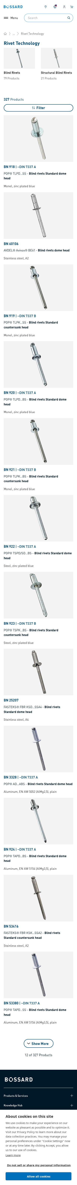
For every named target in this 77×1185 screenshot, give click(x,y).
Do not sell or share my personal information (37, 1165)
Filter (40, 108)
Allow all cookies (38, 1176)
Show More (40, 1043)
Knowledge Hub (13, 1105)
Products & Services (16, 1095)
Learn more (13, 1155)
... (14, 33)
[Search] (68, 17)
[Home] (5, 33)
